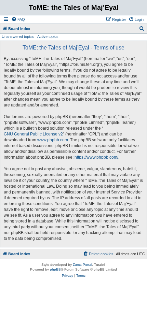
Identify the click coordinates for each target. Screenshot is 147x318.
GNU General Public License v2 (33, 134)
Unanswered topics (18, 36)
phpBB (55, 269)
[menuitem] (18, 19)
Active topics (47, 36)
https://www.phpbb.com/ (96, 157)
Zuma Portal (82, 264)
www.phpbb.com (52, 140)
